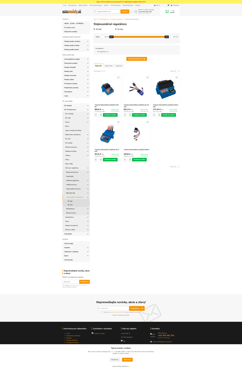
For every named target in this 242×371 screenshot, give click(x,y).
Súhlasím (127, 360)
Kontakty (137, 5)
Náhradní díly (70, 193)
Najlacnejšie (108, 66)
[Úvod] (77, 11)
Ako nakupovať (72, 5)
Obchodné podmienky (96, 5)
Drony (67, 122)
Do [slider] (167, 37)
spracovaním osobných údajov (78, 285)
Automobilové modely (72, 59)
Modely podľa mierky (71, 49)
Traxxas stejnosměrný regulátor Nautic (136, 149)
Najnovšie (98, 66)
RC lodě (68, 118)
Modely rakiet (69, 79)
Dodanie (106, 5)
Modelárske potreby (71, 88)
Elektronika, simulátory (73, 135)
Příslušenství (70, 209)
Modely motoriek (70, 75)
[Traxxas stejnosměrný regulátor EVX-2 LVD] (166, 89)
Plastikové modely (70, 84)
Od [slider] (111, 37)
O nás (64, 5)
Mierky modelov (83, 5)
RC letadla (68, 143)
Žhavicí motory (71, 213)
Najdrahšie (119, 66)
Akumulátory (69, 217)
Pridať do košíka (110, 115)
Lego (66, 96)
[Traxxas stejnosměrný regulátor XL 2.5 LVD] (136, 89)
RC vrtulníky (69, 114)
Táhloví (67, 155)
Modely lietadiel (70, 67)
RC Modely (68, 106)
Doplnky (67, 248)
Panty (67, 160)
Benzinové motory (72, 172)
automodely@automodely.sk (162, 342)
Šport (66, 256)
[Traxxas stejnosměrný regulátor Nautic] (136, 134)
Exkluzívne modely (70, 32)
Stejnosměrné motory (73, 189)
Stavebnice (68, 92)
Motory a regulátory (71, 168)
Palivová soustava (71, 147)
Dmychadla (69, 176)
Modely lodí (68, 71)
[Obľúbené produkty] (168, 5)
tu (128, 366)
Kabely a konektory (71, 225)
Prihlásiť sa (84, 282)
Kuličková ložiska (70, 151)
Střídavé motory (71, 185)
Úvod (95, 19)
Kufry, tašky (69, 164)
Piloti (67, 126)
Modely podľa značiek (71, 45)
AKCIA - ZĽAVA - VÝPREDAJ (73, 23)
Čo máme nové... (70, 28)
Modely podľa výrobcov (72, 41)
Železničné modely (70, 63)
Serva (67, 221)
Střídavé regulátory (72, 180)
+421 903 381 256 (145, 12)
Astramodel (68, 260)
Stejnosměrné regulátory (75, 197)
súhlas (112, 352)
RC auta (68, 139)
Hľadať (124, 12)
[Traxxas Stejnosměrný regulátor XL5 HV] (107, 89)
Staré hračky (68, 243)
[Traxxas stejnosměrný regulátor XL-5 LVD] (107, 134)
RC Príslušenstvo (70, 110)
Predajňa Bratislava (128, 5)
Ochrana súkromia (116, 5)
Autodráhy (68, 234)
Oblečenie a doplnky (71, 252)
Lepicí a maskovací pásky (73, 130)
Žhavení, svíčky (70, 230)
